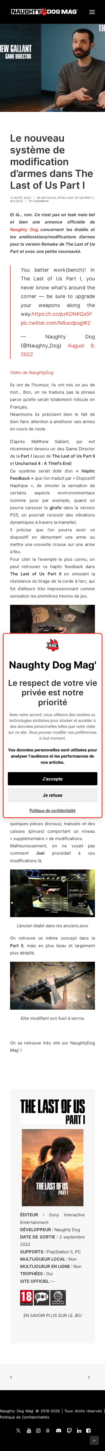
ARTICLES (48, 197)
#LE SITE (16, 201)
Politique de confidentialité (52, 810)
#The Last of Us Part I (75, 197)
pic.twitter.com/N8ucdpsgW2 (55, 323)
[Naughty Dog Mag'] (44, 12)
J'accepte (52, 779)
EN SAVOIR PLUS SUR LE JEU (53, 1315)
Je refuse (52, 795)
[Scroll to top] (94, 1440)
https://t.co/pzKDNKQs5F (62, 314)
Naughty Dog (24, 229)
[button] (92, 12)
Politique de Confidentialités (24, 1417)
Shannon (41, 201)
